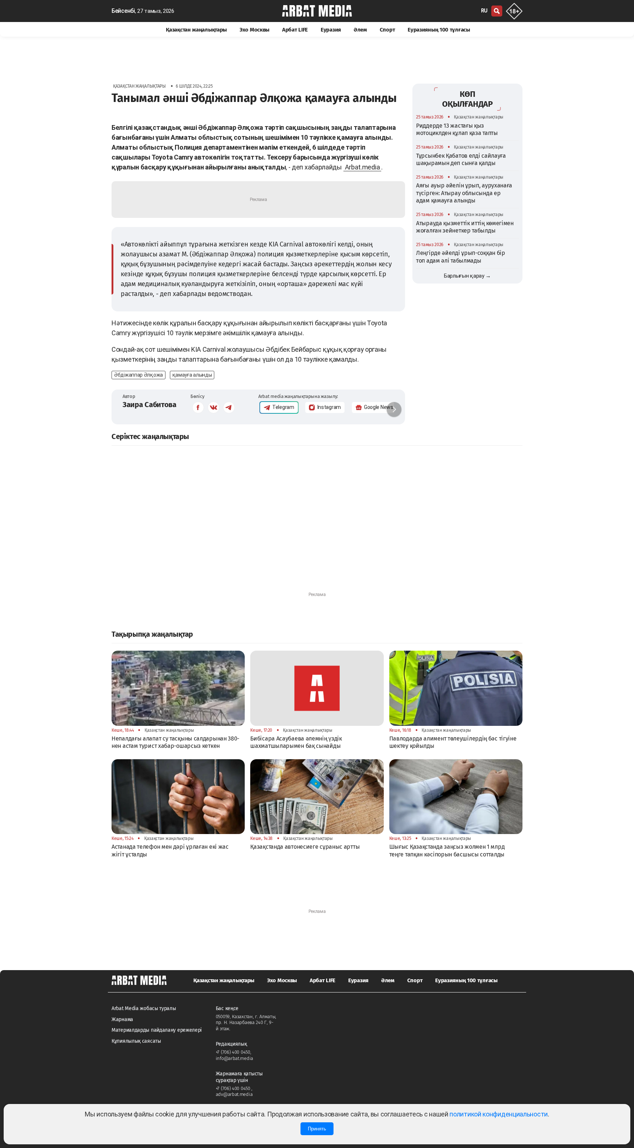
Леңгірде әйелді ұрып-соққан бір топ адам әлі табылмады (460, 256)
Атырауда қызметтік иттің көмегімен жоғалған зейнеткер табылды (465, 226)
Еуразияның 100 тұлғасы (439, 29)
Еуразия (331, 29)
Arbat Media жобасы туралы (144, 1008)
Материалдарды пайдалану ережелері (157, 1030)
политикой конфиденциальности (498, 1114)
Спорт (387, 29)
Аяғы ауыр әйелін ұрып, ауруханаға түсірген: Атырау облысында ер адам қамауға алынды (464, 193)
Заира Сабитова (149, 404)
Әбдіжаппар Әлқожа (138, 375)
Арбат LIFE (295, 29)
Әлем (360, 29)
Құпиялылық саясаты (136, 1041)
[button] (394, 409)
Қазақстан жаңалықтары (196, 29)
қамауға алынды (192, 375)
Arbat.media (362, 167)
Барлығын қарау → (467, 276)
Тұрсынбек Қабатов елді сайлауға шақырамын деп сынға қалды (461, 159)
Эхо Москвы (254, 29)
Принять (317, 1128)
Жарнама (122, 1019)
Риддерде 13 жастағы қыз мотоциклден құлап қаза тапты (457, 129)
